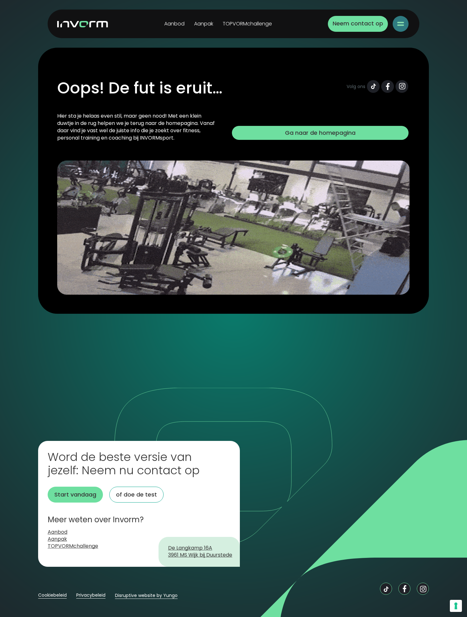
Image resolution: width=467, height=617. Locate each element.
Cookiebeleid (52, 595)
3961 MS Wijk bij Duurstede (200, 555)
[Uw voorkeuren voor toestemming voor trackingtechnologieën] (456, 606)
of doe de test (136, 494)
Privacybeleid (90, 595)
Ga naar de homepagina (320, 133)
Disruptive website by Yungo (146, 596)
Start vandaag (75, 494)
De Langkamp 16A (190, 548)
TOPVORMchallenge (247, 23)
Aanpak (203, 23)
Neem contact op (358, 23)
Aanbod (174, 23)
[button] (401, 24)
